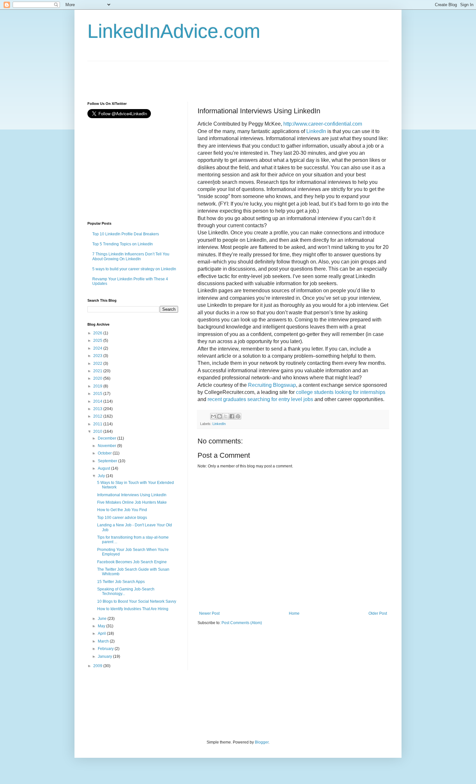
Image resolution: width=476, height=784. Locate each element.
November (107, 445)
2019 (98, 386)
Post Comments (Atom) (241, 623)
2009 (98, 666)
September (108, 461)
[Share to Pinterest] (238, 416)
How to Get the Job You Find (122, 510)
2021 (98, 371)
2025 (98, 340)
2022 (98, 363)
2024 (98, 348)
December (107, 438)
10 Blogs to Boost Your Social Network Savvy (136, 601)
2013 (98, 409)
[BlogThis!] (219, 416)
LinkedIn (219, 424)
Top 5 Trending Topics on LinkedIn (122, 244)
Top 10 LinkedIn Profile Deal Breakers (125, 234)
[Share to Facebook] (232, 416)
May (102, 626)
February (106, 648)
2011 (98, 424)
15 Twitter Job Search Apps (121, 581)
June (103, 618)
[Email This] (213, 416)
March (104, 641)
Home (294, 613)
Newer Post (209, 613)
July (102, 476)
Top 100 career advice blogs (122, 517)
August (104, 468)
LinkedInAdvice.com (173, 31)
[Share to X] (225, 416)
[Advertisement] (205, 75)
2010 (98, 431)
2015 (98, 393)
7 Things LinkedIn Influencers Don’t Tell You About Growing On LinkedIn (130, 256)
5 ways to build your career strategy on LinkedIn (134, 269)
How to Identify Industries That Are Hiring (132, 609)
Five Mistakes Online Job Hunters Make (132, 502)
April (102, 633)
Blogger (261, 742)
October (105, 453)
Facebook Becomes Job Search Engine (132, 562)
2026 (98, 333)
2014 (98, 401)
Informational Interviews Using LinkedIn (131, 495)
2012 (98, 416)
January (105, 656)
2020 (98, 378)
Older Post (377, 613)
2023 (98, 355)
